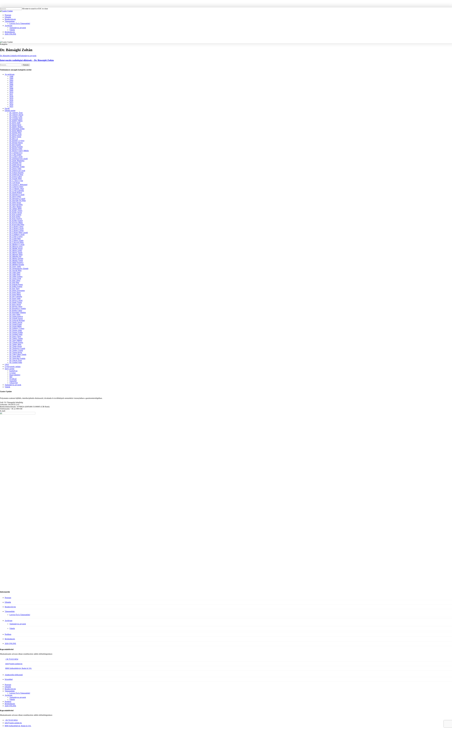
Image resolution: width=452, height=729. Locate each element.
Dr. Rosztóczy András (17, 308)
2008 (11, 88)
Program (8, 598)
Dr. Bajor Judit (14, 123)
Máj (10, 377)
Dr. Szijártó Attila (15, 334)
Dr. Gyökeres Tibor (16, 189)
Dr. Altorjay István (16, 115)
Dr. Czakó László (15, 157)
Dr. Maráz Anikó (15, 251)
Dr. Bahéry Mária (15, 121)
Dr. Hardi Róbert (15, 193)
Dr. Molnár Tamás (16, 261)
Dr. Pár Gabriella (15, 297)
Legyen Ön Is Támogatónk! (19, 615)
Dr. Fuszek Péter (15, 179)
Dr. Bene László (15, 135)
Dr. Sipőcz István (15, 322)
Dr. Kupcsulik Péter (16, 225)
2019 (11, 98)
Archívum (8, 621)
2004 (11, 80)
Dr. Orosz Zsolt (15, 279)
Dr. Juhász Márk (15, 209)
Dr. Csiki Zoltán (15, 155)
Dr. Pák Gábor (14, 281)
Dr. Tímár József (15, 346)
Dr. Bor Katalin (15, 145)
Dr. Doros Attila (15, 169)
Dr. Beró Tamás (15, 137)
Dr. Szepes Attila (15, 330)
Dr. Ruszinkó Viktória (17, 312)
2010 (11, 92)
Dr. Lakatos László (16, 229)
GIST (7, 364)
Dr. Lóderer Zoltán (16, 241)
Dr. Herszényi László (17, 199)
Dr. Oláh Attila (14, 273)
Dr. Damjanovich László (18, 159)
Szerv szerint (9, 369)
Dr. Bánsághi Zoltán (7, 56)
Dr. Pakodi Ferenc (16, 285)
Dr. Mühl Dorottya (16, 263)
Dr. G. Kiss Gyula (16, 181)
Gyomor (12, 373)
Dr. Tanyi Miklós (15, 340)
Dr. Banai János (15, 125)
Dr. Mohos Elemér (16, 259)
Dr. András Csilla (15, 117)
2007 (11, 86)
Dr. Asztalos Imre (15, 119)
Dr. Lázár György (16, 237)
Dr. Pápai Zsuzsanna (17, 291)
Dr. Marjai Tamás (15, 253)
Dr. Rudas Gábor (15, 310)
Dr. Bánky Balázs (16, 127)
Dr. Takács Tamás (16, 338)
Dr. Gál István (14, 183)
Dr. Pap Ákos (14, 289)
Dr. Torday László (16, 350)
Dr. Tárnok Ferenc (16, 342)
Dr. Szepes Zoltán (16, 332)
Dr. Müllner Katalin (16, 265)
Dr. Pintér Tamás (15, 302)
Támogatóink (10, 611)
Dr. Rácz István (15, 304)
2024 (11, 104)
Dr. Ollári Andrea (15, 277)
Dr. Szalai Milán (15, 326)
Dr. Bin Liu (13, 139)
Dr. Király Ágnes (15, 211)
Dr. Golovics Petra (16, 187)
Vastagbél (13, 381)
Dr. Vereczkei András (17, 358)
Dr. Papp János (15, 293)
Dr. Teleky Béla (15, 344)
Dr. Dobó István (15, 165)
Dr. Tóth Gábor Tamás (17, 354)
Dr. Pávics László (15, 300)
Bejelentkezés (10, 639)
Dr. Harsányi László (16, 195)
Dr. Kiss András (15, 215)
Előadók (8, 602)
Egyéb (17, 56)
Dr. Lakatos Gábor (16, 227)
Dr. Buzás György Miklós (19, 151)
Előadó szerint (10, 111)
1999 (11, 78)
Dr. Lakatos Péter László (18, 233)
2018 (11, 96)
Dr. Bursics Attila (15, 149)
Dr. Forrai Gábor (15, 177)
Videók (7, 387)
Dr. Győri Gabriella (16, 191)
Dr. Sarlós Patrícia (16, 316)
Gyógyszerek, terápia (12, 367)
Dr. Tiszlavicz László (17, 348)
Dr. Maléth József (15, 249)
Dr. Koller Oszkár (16, 221)
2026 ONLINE (10, 643)
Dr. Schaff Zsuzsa (16, 318)
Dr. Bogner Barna (16, 143)
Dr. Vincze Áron (15, 360)
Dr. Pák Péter (14, 283)
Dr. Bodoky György (16, 141)
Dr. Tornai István (15, 352)
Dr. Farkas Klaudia (16, 173)
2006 (11, 84)
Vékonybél (13, 383)
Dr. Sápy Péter (14, 314)
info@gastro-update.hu (13, 664)
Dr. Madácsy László (16, 245)
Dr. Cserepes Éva (15, 153)
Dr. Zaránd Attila (15, 362)
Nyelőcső (12, 379)
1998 (11, 76)
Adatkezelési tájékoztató (14, 675)
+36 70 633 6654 (11, 659)
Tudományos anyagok (28, 56)
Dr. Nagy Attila (15, 267)
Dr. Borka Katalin (16, 147)
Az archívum (9, 74)
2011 (11, 94)
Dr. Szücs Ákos (15, 336)
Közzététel (9, 679)
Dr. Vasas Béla (14, 356)
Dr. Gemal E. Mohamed (18, 185)
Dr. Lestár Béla (15, 239)
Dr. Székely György (16, 328)
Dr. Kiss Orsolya (15, 219)
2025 (11, 106)
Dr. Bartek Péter (15, 133)
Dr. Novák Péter (15, 271)
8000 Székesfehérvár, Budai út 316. (18, 668)
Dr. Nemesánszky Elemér (18, 269)
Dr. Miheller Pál (15, 257)
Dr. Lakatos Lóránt (16, 231)
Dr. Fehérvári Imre (16, 175)
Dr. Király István (15, 213)
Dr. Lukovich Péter (16, 243)
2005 (11, 82)
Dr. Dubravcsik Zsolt (17, 171)
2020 (11, 100)
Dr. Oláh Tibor (14, 275)
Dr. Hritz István (15, 203)
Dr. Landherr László (16, 235)
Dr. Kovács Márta (16, 223)
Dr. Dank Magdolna (16, 161)
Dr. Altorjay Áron (16, 113)
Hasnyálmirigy (14, 375)
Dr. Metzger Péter (16, 255)
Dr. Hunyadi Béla (16, 205)
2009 (11, 90)
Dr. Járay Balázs (15, 207)
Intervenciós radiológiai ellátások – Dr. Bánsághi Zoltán (27, 60)
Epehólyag (13, 371)
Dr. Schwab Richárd (17, 320)
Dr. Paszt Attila (15, 298)
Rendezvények (10, 607)
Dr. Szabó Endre (15, 324)
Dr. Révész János (15, 306)
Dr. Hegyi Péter (15, 197)
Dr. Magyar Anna (15, 247)
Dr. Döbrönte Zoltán (17, 167)
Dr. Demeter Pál (15, 163)
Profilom (8, 634)
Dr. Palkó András (15, 287)
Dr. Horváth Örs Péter (17, 201)
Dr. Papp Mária (15, 295)
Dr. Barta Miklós (15, 131)
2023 (11, 102)
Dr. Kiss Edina (14, 217)
